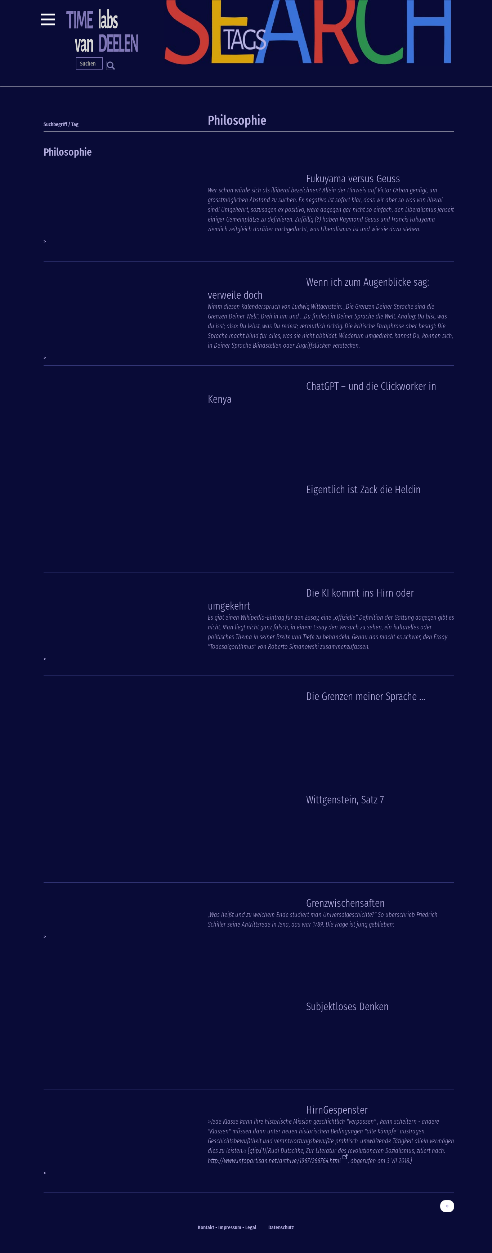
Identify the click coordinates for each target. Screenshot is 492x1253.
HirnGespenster (337, 1109)
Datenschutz (281, 1227)
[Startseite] (101, 29)
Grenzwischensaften (345, 903)
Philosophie (68, 152)
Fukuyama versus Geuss (353, 178)
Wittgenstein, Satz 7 (345, 799)
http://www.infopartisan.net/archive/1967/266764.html (274, 1161)
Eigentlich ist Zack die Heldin (363, 489)
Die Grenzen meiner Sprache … (365, 696)
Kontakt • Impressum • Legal (227, 1227)
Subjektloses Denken (347, 1006)
